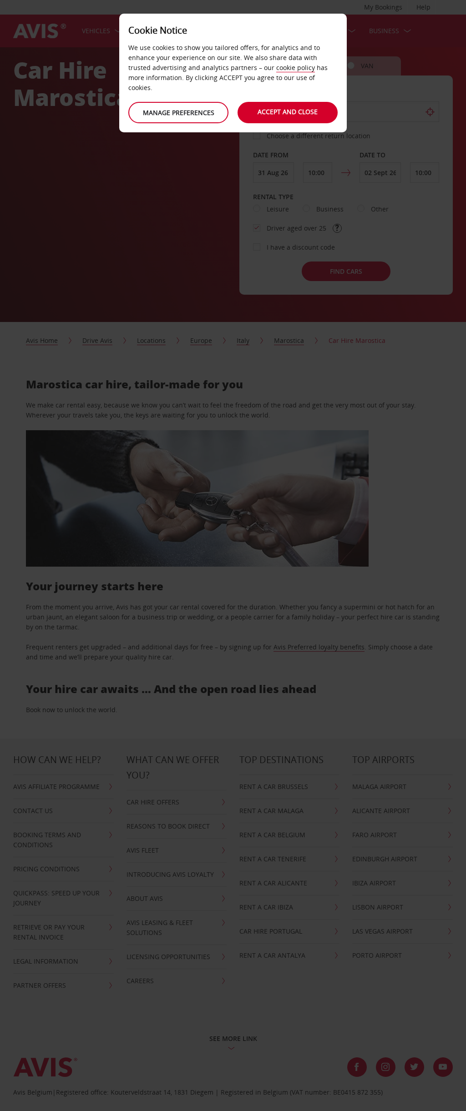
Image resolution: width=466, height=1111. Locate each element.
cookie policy (295, 67)
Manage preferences (178, 112)
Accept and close (288, 111)
